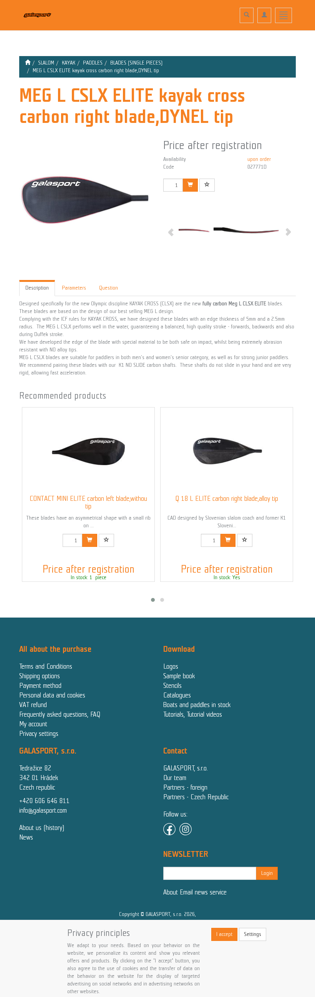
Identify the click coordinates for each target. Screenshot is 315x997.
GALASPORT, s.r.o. (185, 768)
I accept (224, 934)
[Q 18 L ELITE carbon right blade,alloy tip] (226, 451)
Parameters (74, 288)
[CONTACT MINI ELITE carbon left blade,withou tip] (88, 451)
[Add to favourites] (207, 185)
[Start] (27, 63)
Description (37, 288)
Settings (252, 934)
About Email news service (195, 892)
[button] (153, 600)
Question (108, 288)
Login (267, 873)
